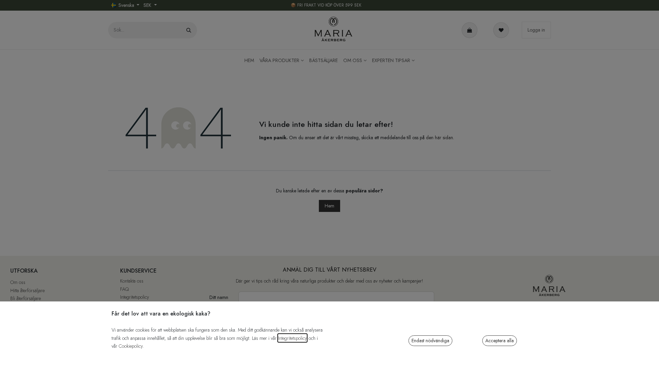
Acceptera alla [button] (499, 340)
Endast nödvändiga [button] (430, 340)
